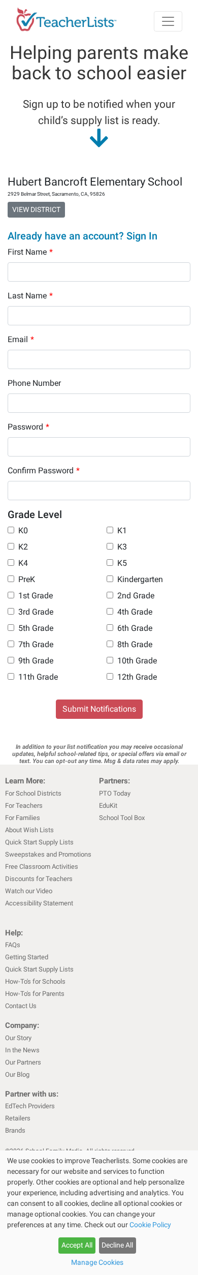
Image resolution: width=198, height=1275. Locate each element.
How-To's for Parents (34, 993)
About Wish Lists (29, 830)
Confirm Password (44, 470)
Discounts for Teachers (39, 879)
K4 (23, 563)
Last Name (30, 295)
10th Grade (137, 660)
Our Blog (17, 1074)
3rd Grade (35, 612)
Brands (15, 1130)
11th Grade (38, 677)
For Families (22, 818)
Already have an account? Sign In (82, 236)
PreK (26, 579)
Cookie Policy (150, 1225)
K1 (122, 530)
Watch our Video (28, 891)
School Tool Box (122, 818)
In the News (22, 1050)
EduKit (108, 805)
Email (21, 339)
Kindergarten (140, 579)
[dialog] (99, 1212)
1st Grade (35, 595)
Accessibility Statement (39, 903)
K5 (122, 563)
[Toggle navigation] (168, 21)
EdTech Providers (30, 1106)
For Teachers (24, 805)
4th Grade (134, 612)
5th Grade (35, 628)
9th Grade (35, 660)
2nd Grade (135, 595)
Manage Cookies (97, 1262)
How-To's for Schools (35, 981)
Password (28, 427)
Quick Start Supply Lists (39, 842)
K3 (122, 547)
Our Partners (23, 1062)
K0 (23, 530)
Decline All (117, 1245)
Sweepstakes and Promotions (48, 854)
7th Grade (35, 644)
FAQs (12, 945)
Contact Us (21, 1006)
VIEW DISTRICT (36, 209)
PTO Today (114, 793)
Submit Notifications (99, 709)
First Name (30, 252)
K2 (23, 547)
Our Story (18, 1038)
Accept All (76, 1245)
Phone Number (34, 383)
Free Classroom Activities (41, 866)
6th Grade (134, 628)
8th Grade (134, 644)
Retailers (17, 1118)
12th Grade (137, 677)
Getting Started (26, 957)
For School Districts (33, 793)
